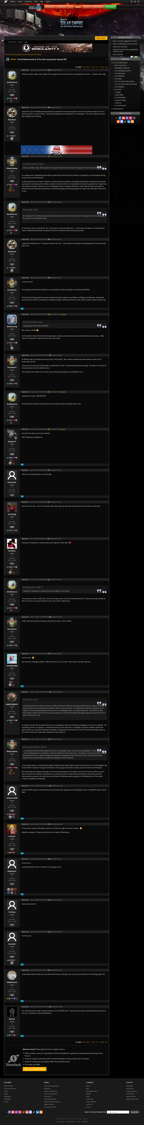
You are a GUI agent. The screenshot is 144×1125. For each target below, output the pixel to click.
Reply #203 (25, 156)
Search (20, 42)
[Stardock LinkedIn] (129, 121)
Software (12, 1)
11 (99, 67)
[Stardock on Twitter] (116, 118)
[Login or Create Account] (131, 1)
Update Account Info (132, 1099)
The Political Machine (50, 1099)
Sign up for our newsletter (95, 1112)
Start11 (6, 1091)
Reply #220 (25, 824)
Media (86, 7)
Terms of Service (70, 1122)
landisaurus (12, 82)
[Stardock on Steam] (134, 118)
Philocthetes (12, 168)
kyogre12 (12, 441)
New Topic (101, 38)
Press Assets (89, 1099)
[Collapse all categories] (138, 62)
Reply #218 (25, 739)
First (84, 67)
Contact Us (89, 1104)
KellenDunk (12, 982)
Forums (88, 1107)
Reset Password (130, 1096)
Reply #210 (25, 429)
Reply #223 (25, 932)
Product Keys (130, 1094)
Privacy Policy (60, 1122)
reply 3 (35, 210)
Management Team (92, 1091)
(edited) (64, 314)
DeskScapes (7, 1096)
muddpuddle (12, 665)
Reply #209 (25, 392)
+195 (12, 527)
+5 (12, 132)
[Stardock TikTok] (125, 121)
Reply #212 (25, 502)
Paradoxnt (12, 290)
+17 (12, 1031)
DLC (70, 7)
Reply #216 (25, 654)
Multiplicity (7, 1099)
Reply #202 (25, 107)
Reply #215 (25, 617)
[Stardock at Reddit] (118, 121)
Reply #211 (25, 470)
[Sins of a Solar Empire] (72, 20)
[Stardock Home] (5, 1)
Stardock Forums (55, 107)
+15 (12, 995)
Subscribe (134, 1112)
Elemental (47, 1088)
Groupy (6, 1102)
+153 (12, 181)
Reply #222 (25, 900)
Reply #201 (25, 70)
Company (89, 1082)
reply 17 (44, 747)
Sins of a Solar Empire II (51, 1094)
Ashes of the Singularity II (51, 1086)
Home (7, 54)
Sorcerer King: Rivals (50, 1107)
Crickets (12, 912)
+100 (12, 454)
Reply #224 (25, 970)
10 (96, 67)
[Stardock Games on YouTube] (123, 118)
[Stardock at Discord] (122, 121)
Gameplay (50, 7)
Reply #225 (25, 1007)
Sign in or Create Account (34, 1069)
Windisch (12, 119)
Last (106, 67)
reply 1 (41, 164)
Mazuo (12, 1019)
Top (106, 70)
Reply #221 (25, 859)
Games (20, 1)
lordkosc (12, 551)
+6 (12, 563)
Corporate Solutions (10, 1088)
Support (48, 1)
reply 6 (40, 322)
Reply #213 (25, 539)
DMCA (79, 1122)
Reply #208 (25, 355)
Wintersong (12, 326)
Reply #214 (25, 579)
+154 (12, 95)
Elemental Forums (56, 70)
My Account (129, 1088)
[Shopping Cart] (135, 1)
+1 (12, 495)
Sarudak (12, 944)
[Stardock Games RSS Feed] (132, 121)
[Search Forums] (138, 1)
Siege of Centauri (49, 1104)
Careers (88, 1094)
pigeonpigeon (12, 704)
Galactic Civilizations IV (50, 1091)
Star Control (47, 1096)
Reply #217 (25, 692)
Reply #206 (25, 278)
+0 (12, 925)
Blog (41, 1)
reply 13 (40, 587)
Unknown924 (12, 798)
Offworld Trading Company (52, 1102)
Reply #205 (25, 239)
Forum (78, 7)
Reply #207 (25, 314)
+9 (12, 302)
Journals (61, 7)
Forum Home (12, 42)
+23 (12, 956)
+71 (12, 717)
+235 (12, 339)
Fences (6, 1094)
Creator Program (91, 1102)
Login (26, 42)
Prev (87, 67)
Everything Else (15, 54)
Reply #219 (25, 786)
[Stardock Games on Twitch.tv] (127, 118)
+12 (12, 810)
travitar (12, 836)
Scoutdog (12, 514)
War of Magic (37, 54)
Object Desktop (8, 1086)
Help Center (129, 1086)
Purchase (110, 7)
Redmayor (12, 871)
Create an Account (131, 1091)
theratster (11, 482)
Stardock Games (27, 54)
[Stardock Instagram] (130, 118)
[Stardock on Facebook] (120, 118)
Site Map (84, 1122)
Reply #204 (25, 202)
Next (102, 67)
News (36, 1)
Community (28, 1)
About (88, 1086)
